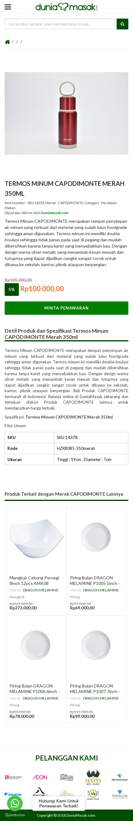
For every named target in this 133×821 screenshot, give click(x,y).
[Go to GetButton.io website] (15, 815)
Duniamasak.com (54, 213)
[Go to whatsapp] (15, 803)
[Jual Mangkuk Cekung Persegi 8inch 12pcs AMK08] (36, 537)
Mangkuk (17, 597)
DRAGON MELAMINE (40, 590)
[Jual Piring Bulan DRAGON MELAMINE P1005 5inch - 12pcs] (97, 537)
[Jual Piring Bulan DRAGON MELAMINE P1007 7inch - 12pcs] (97, 645)
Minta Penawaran (66, 307)
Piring (74, 597)
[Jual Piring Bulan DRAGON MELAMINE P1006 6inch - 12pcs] (36, 645)
